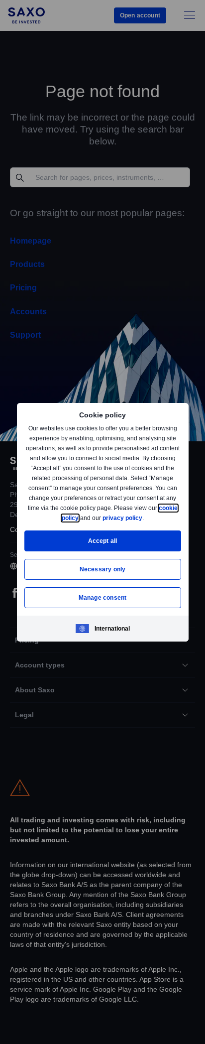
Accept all (103, 540)
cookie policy (82, 518)
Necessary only (103, 569)
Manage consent (102, 597)
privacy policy (145, 518)
